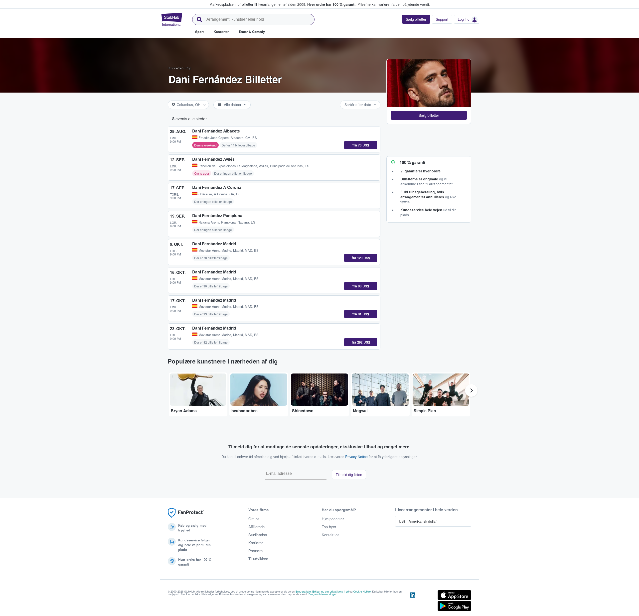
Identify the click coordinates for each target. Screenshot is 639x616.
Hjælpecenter (333, 519)
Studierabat (257, 535)
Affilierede (256, 527)
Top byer (329, 527)
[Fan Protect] (186, 513)
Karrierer (255, 543)
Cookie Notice (362, 591)
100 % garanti (412, 162)
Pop (188, 68)
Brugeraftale (303, 591)
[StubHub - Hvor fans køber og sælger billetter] (172, 19)
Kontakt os (330, 535)
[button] (429, 115)
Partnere (255, 551)
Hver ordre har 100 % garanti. (331, 4)
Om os (254, 519)
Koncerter (175, 68)
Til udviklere (258, 559)
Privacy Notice (356, 456)
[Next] (471, 390)
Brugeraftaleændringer (322, 594)
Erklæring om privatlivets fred (330, 591)
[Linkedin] (413, 601)
